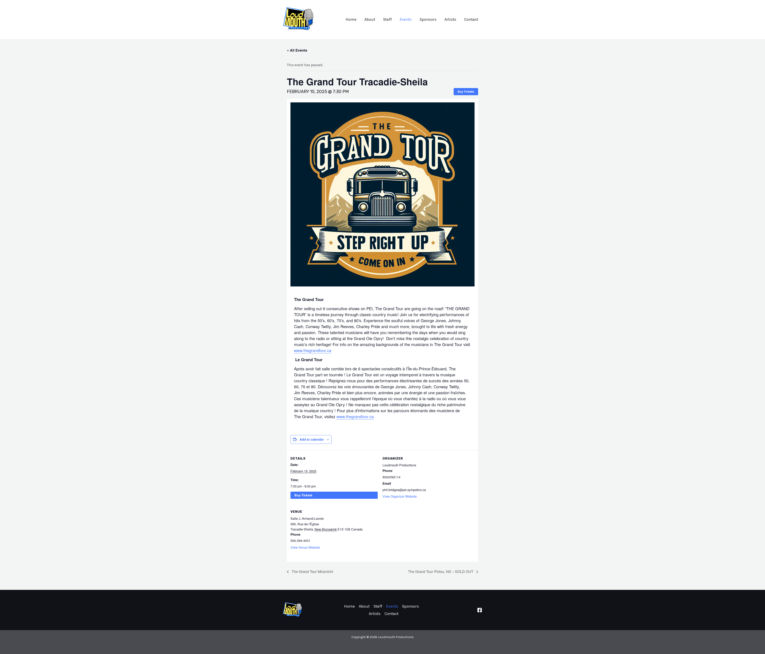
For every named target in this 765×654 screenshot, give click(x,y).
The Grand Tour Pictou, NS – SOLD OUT (441, 571)
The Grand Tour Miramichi (312, 571)
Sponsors (428, 19)
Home (351, 19)
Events (406, 19)
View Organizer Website (399, 496)
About (369, 19)
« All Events (297, 50)
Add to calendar (312, 439)
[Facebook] (479, 610)
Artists (450, 19)
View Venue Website (305, 547)
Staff (387, 19)
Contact (471, 19)
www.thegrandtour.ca (312, 350)
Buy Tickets (466, 91)
